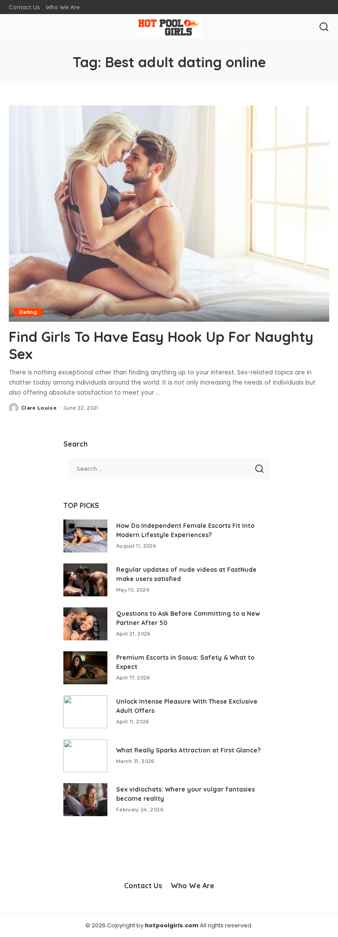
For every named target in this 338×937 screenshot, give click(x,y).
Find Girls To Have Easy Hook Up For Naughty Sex (161, 345)
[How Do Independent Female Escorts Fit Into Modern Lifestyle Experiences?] (85, 535)
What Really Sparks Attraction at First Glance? (188, 750)
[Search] (324, 27)
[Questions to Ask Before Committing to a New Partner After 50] (85, 623)
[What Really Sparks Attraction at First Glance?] (85, 755)
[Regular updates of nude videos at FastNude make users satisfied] (85, 579)
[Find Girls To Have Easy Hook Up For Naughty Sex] (169, 213)
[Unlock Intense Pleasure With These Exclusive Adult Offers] (85, 711)
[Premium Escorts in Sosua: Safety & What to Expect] (85, 667)
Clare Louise (39, 408)
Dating (28, 312)
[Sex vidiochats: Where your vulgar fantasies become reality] (85, 799)
